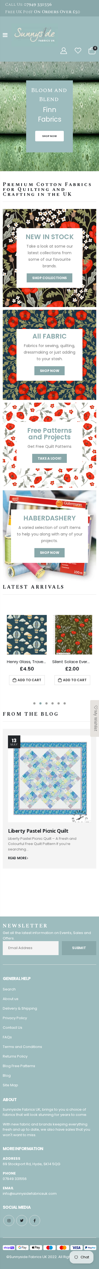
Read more (17, 858)
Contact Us (12, 1030)
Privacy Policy (15, 1021)
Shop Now (49, 370)
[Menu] (5, 35)
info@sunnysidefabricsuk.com (30, 1196)
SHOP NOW (49, 136)
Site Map (10, 1088)
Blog (7, 1078)
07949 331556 (15, 1182)
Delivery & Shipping (20, 1011)
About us (10, 1002)
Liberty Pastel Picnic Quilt (38, 830)
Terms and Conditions (22, 1050)
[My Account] (63, 51)
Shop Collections (49, 278)
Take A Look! (49, 458)
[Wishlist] (78, 51)
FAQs (7, 1040)
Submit (79, 951)
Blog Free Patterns (19, 1069)
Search (9, 992)
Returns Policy (15, 1059)
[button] (34, 703)
